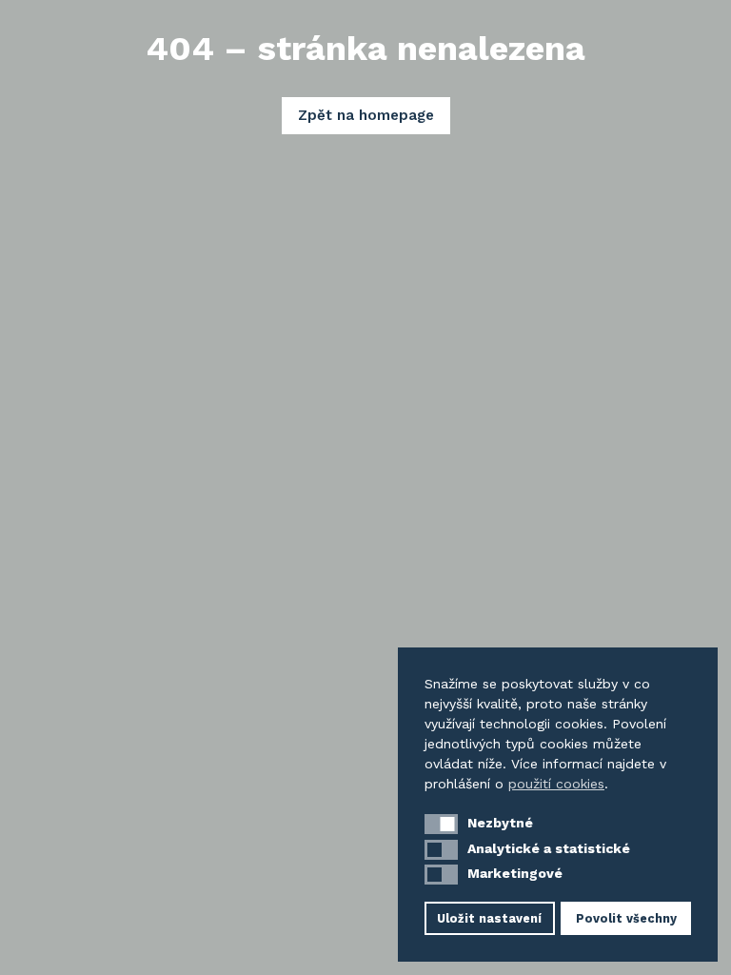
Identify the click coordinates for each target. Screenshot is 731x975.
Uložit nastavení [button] (489, 918)
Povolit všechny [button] (626, 918)
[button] (441, 824)
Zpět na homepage (366, 115)
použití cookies (556, 783)
